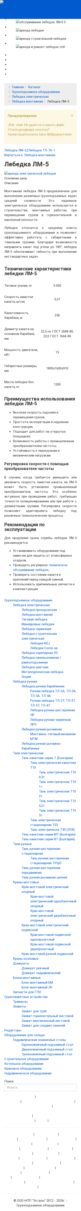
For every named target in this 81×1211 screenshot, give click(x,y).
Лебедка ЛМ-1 (46, 1134)
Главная (18, 87)
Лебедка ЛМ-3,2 (16, 150)
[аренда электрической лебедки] (30, 173)
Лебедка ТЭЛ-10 (33, 1158)
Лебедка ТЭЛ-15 (61, 1158)
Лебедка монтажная (27, 101)
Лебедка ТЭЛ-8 (46, 1153)
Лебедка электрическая (30, 97)
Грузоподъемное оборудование (36, 92)
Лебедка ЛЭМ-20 (26, 1177)
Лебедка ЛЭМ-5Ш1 (40, 1168)
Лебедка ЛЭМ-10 (35, 1173)
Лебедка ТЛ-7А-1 (42, 150)
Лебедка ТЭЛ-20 (19, 1163)
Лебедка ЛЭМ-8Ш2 (53, 1187)
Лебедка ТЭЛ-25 (47, 1163)
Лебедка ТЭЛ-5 (20, 1153)
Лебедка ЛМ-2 (20, 1144)
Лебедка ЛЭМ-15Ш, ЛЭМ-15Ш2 (49, 1182)
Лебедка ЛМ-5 (60, 1149)
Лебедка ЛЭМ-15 (63, 1173)
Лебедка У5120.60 (32, 1139)
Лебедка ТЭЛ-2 (45, 1144)
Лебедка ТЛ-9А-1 (62, 1139)
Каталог (34, 87)
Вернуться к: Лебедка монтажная (29, 155)
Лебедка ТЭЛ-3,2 (34, 1149)
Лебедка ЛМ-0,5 (20, 1134)
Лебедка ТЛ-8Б (25, 1187)
